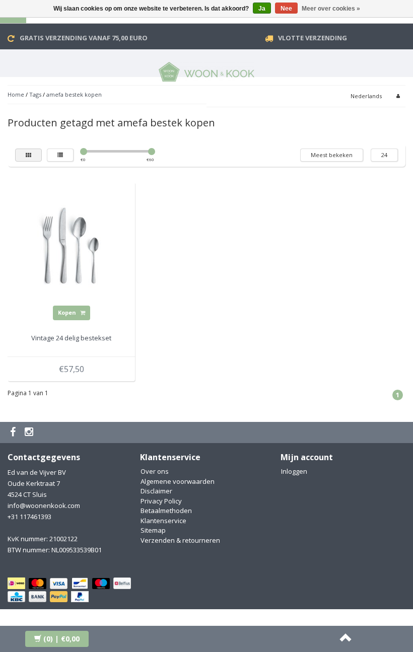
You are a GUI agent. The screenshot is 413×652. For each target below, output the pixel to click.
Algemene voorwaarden (178, 481)
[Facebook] (14, 432)
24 (384, 155)
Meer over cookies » (331, 8)
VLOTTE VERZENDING (312, 37)
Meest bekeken (332, 155)
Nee (286, 8)
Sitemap (153, 530)
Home (16, 94)
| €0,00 (61, 638)
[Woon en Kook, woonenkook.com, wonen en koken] (206, 70)
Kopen (68, 312)
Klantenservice (163, 520)
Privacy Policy (161, 500)
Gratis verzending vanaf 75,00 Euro (84, 37)
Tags (35, 94)
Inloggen (294, 471)
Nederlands (366, 96)
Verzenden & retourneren (180, 540)
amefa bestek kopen (74, 94)
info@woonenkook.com (44, 505)
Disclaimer (156, 490)
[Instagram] (30, 432)
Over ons (155, 471)
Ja (261, 8)
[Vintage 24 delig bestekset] (71, 245)
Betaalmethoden (166, 510)
